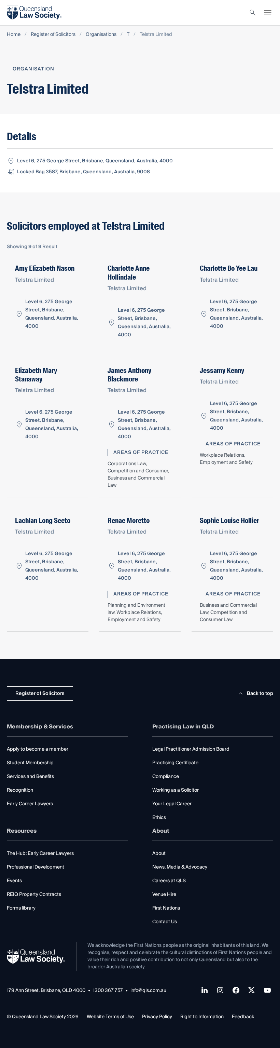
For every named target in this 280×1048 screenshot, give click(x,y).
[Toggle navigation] (267, 12)
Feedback (243, 1017)
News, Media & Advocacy (179, 867)
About (159, 853)
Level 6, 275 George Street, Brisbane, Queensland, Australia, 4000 (95, 161)
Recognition (20, 790)
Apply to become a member (37, 749)
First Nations (166, 908)
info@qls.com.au (148, 990)
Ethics (159, 818)
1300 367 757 (108, 990)
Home (13, 34)
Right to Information (202, 1017)
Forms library (21, 908)
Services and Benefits (30, 776)
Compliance (165, 776)
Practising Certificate (175, 763)
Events (14, 881)
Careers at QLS (169, 881)
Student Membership (30, 763)
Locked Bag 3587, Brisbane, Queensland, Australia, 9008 (83, 172)
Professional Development (35, 867)
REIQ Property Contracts (34, 894)
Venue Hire (164, 894)
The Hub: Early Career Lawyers (40, 853)
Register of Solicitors (53, 34)
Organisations (101, 34)
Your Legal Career (172, 804)
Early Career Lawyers (30, 804)
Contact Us (164, 922)
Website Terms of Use (110, 1017)
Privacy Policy (157, 1017)
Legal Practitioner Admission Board (190, 749)
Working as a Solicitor (175, 790)
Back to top (260, 693)
